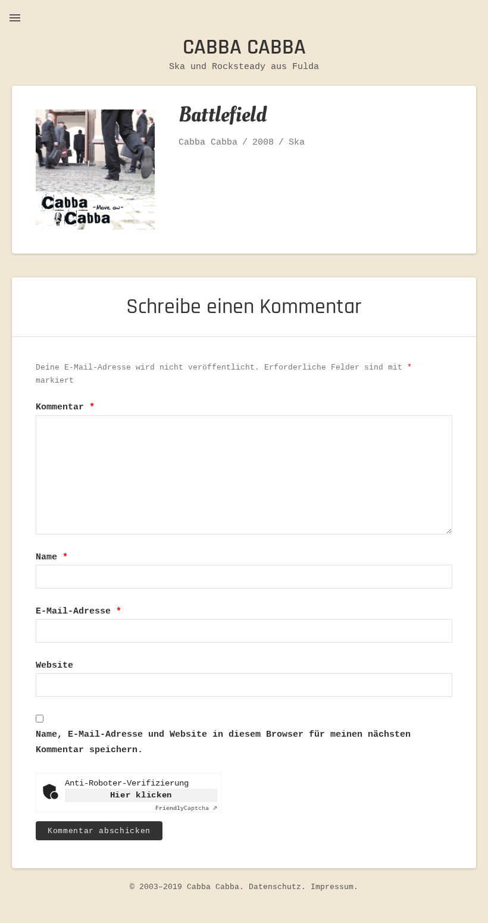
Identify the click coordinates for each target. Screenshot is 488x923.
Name (52, 557)
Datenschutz (275, 886)
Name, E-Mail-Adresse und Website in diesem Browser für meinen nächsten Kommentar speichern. (223, 742)
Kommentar (65, 407)
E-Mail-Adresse (78, 611)
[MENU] (15, 18)
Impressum (332, 886)
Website (54, 666)
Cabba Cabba (244, 47)
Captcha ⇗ (186, 808)
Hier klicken (141, 795)
